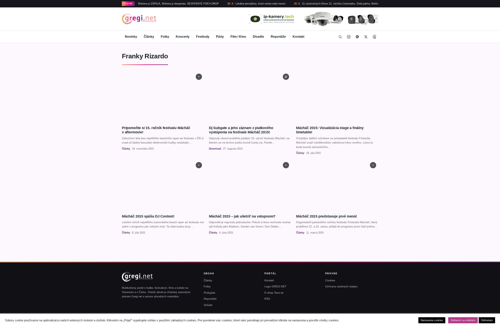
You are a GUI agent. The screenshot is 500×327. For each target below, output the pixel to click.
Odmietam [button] (487, 320)
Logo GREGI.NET (275, 286)
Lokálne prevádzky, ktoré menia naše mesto (249, 3)
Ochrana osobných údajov (341, 286)
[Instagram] (348, 36)
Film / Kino (238, 36)
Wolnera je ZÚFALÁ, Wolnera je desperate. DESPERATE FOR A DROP (166, 3)
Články (149, 36)
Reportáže (278, 36)
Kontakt (298, 36)
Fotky (165, 36)
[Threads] (374, 36)
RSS (267, 298)
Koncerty (182, 36)
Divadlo (258, 36)
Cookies (330, 280)
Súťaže (208, 305)
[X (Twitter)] (366, 36)
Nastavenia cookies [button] (432, 320)
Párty (220, 36)
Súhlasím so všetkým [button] (463, 320)
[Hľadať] (340, 36)
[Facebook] (357, 36)
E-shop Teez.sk (273, 292)
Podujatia (209, 292)
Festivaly (202, 36)
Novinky (131, 36)
